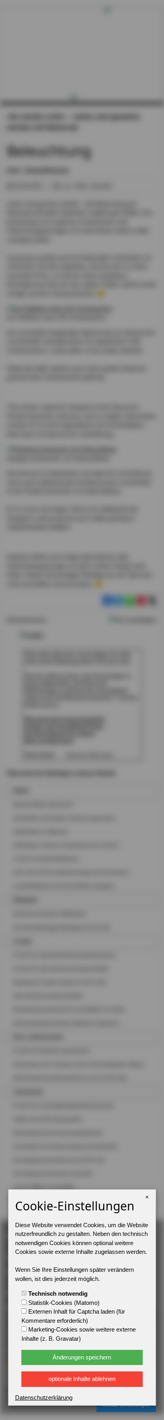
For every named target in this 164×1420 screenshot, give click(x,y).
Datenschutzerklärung (43, 1397)
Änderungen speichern (82, 1357)
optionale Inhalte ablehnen (82, 1378)
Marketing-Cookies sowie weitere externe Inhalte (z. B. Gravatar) (78, 1334)
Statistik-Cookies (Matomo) (63, 1302)
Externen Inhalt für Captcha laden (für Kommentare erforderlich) (73, 1316)
